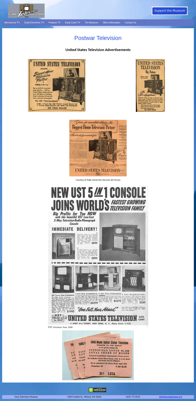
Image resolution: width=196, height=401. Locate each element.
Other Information (111, 22)
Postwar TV (55, 22)
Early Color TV (72, 22)
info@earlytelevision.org (170, 397)
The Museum (91, 22)
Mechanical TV (12, 22)
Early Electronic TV (34, 22)
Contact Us (130, 22)
